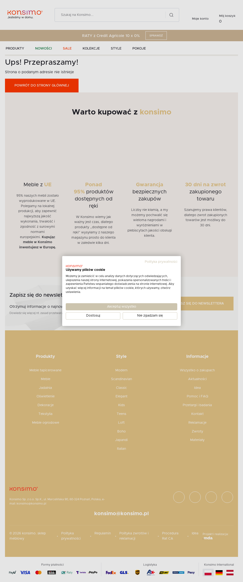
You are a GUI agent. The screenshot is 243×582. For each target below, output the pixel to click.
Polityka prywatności (161, 262)
